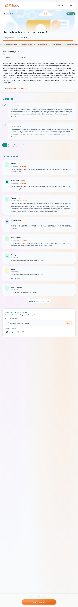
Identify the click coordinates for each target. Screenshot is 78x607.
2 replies (15, 278)
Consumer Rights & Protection (13, 14)
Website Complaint (10, 88)
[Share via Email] (23, 332)
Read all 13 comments (39, 301)
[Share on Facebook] (7, 332)
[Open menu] (71, 5)
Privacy (21, 88)
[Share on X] (12, 332)
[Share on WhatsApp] (18, 332)
